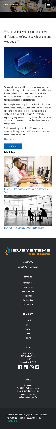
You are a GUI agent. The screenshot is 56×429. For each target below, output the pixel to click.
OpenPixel (12, 420)
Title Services (28, 304)
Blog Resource (9, 139)
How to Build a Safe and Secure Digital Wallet (24, 227)
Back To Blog (13, 146)
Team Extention (28, 291)
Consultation (28, 287)
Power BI (28, 320)
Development (28, 282)
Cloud (28, 333)
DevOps (28, 329)
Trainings (28, 295)
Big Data (28, 324)
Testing (28, 337)
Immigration (28, 300)
